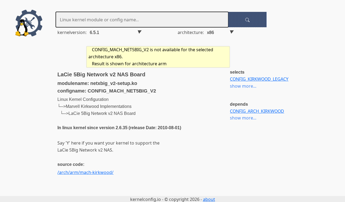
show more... (243, 86)
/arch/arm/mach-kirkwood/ (85, 172)
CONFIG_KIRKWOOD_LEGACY (259, 79)
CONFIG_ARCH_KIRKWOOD (257, 111)
